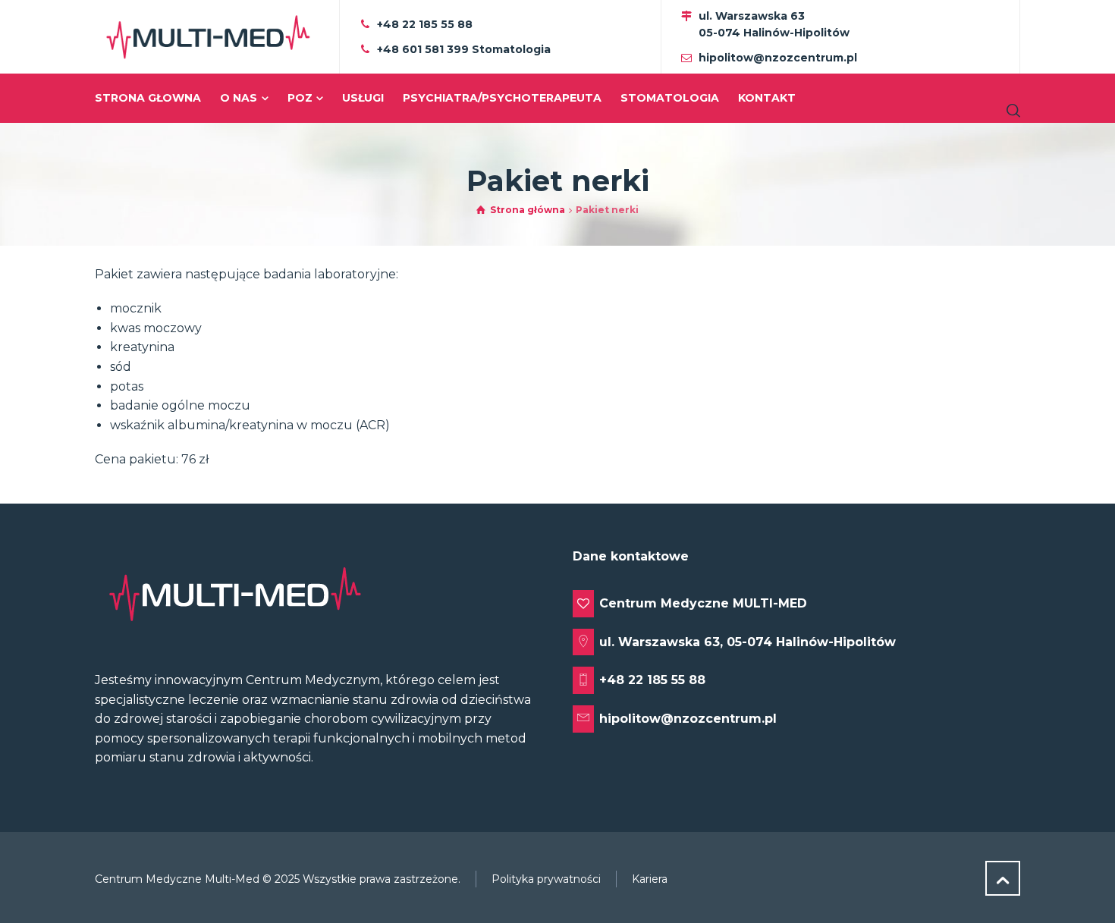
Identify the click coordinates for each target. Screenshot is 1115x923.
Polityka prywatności (546, 879)
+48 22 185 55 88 (425, 24)
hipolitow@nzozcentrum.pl (778, 57)
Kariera (649, 879)
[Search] (1010, 110)
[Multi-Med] (208, 37)
